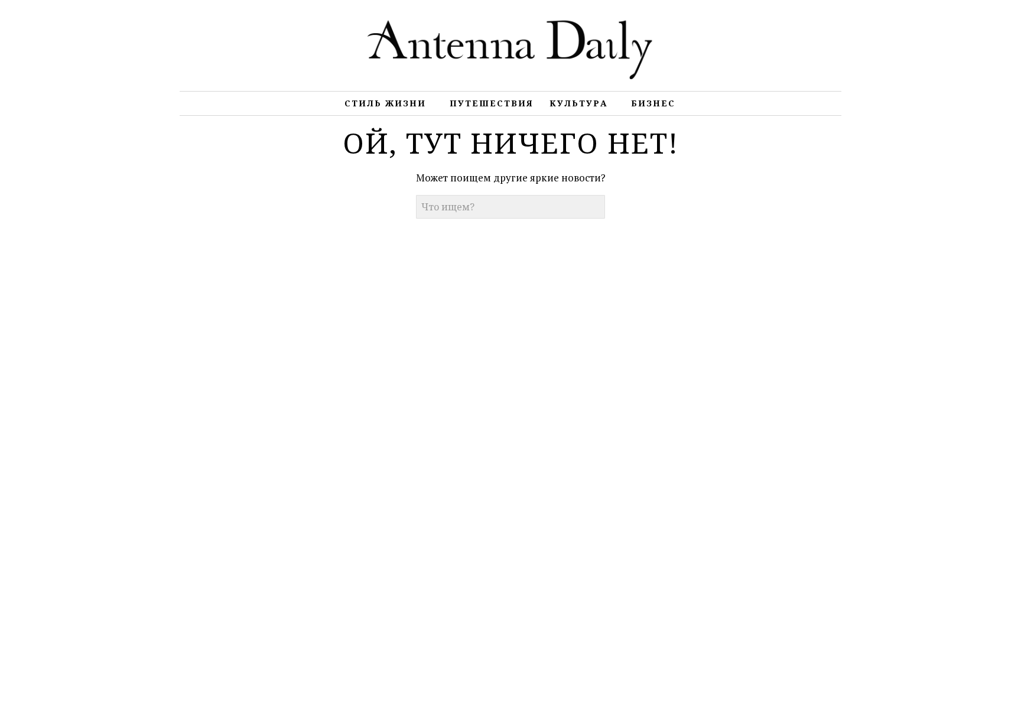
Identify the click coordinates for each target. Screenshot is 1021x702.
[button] (593, 207)
